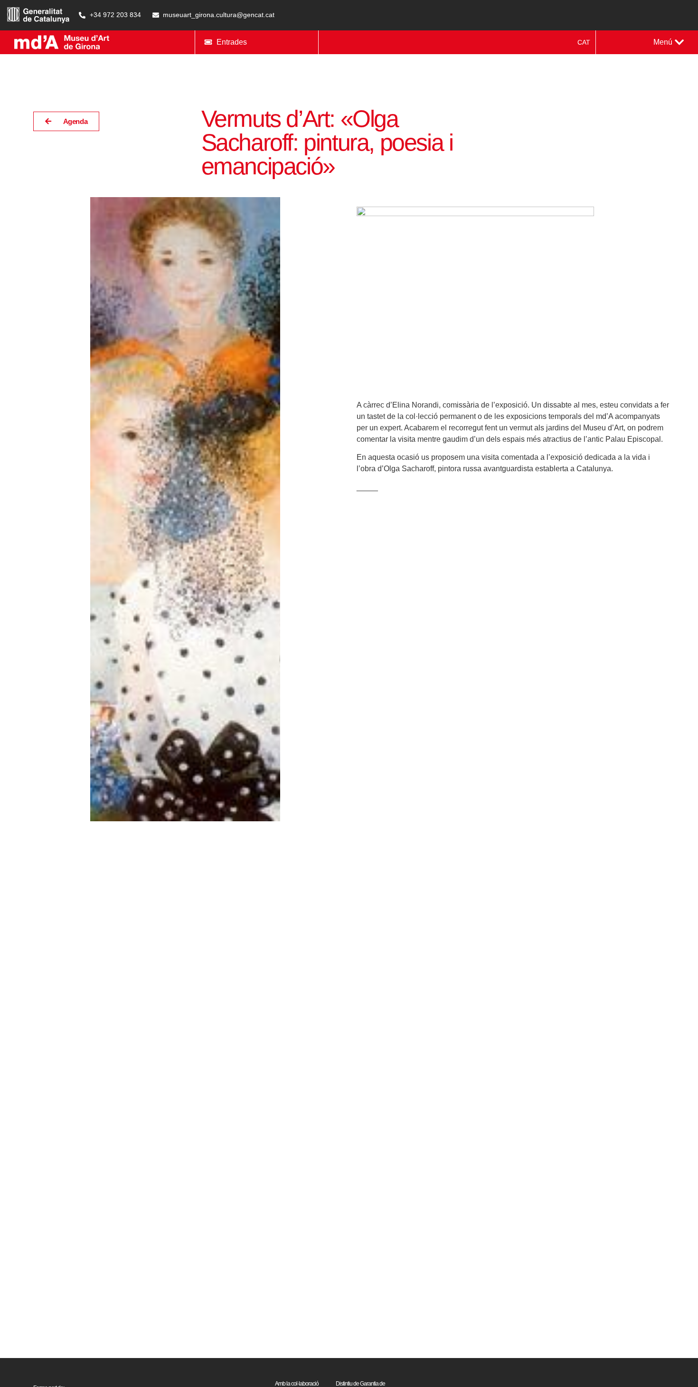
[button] (669, 42)
